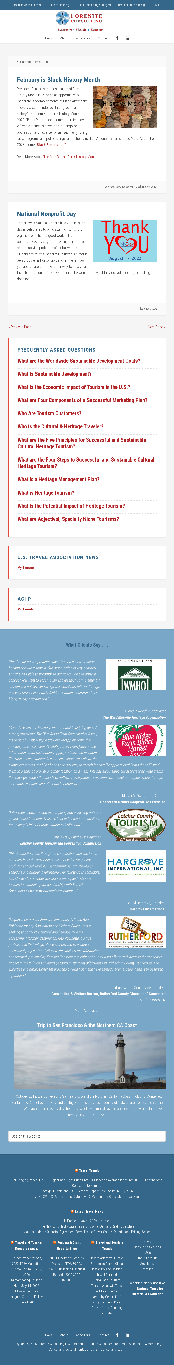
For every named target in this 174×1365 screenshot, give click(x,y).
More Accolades (87, 1010)
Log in (121, 1349)
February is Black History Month (58, 79)
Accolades (147, 1264)
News (118, 186)
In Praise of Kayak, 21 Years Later (87, 1221)
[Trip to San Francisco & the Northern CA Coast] (90, 1061)
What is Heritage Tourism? (46, 493)
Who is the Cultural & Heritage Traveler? (61, 426)
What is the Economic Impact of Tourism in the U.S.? (74, 387)
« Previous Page (20, 327)
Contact (147, 1269)
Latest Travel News (89, 1211)
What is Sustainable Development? (55, 374)
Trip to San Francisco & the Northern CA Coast (87, 1025)
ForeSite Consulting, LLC (87, 21)
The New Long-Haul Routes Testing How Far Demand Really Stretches (87, 1226)
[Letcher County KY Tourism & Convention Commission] (136, 826)
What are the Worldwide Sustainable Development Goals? (79, 361)
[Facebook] (117, 38)
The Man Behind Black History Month (70, 156)
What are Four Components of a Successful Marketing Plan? (82, 400)
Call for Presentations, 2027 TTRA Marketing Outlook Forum (26, 1263)
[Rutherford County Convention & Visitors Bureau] (136, 933)
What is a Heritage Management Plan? (59, 479)
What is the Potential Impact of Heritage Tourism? (71, 506)
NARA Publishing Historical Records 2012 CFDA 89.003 (67, 1274)
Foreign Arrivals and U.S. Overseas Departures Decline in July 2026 (87, 1191)
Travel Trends (89, 1171)
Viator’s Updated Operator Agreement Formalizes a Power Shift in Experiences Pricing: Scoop (87, 1232)
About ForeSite (147, 1258)
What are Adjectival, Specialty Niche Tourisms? (68, 519)
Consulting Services (147, 1247)
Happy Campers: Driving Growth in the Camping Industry (107, 1307)
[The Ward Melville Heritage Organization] (136, 675)
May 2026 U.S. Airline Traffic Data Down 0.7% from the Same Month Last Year (87, 1197)
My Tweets (26, 568)
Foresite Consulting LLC (54, 1344)
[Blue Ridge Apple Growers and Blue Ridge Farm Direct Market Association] (136, 741)
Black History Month (146, 186)
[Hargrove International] (136, 867)
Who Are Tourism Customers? (49, 413)
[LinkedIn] (127, 38)
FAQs (147, 1253)
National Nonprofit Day (46, 213)
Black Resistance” (51, 144)
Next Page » (157, 327)
